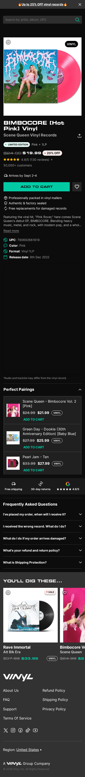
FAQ (6, 699)
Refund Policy (53, 690)
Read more (11, 230)
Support (10, 709)
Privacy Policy (54, 709)
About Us (11, 690)
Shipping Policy (55, 699)
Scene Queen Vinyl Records (30, 135)
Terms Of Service (17, 718)
